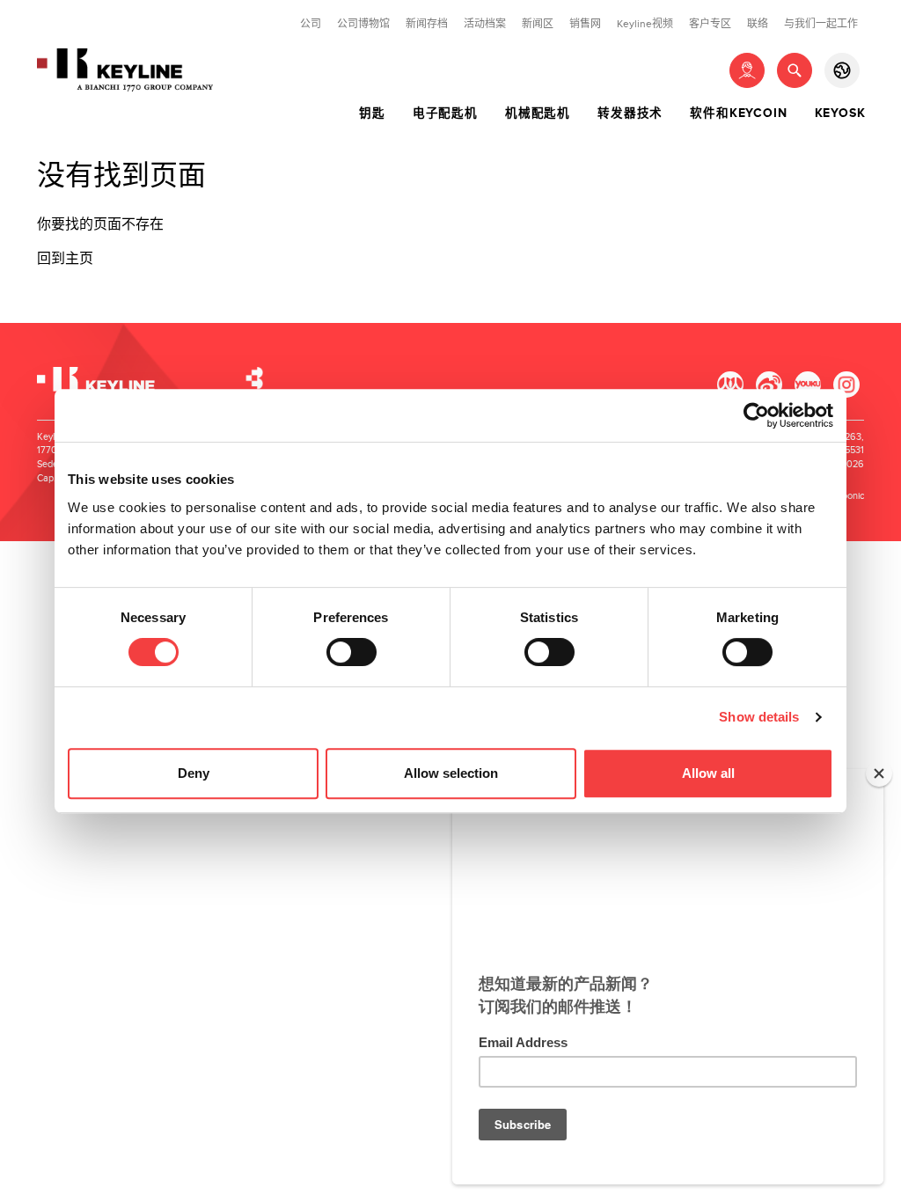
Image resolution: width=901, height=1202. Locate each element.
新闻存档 (427, 24)
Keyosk (840, 113)
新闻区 (537, 24)
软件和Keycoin (738, 113)
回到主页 (65, 259)
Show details (759, 716)
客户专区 (710, 24)
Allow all (708, 773)
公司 (310, 24)
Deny (193, 773)
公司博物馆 (363, 24)
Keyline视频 (645, 24)
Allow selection (451, 773)
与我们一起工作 (821, 24)
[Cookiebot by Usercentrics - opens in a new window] (756, 415)
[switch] (351, 652)
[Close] (879, 773)
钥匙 (372, 113)
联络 (757, 24)
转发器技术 (630, 113)
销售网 (585, 24)
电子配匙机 (445, 113)
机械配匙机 (537, 113)
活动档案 (485, 24)
